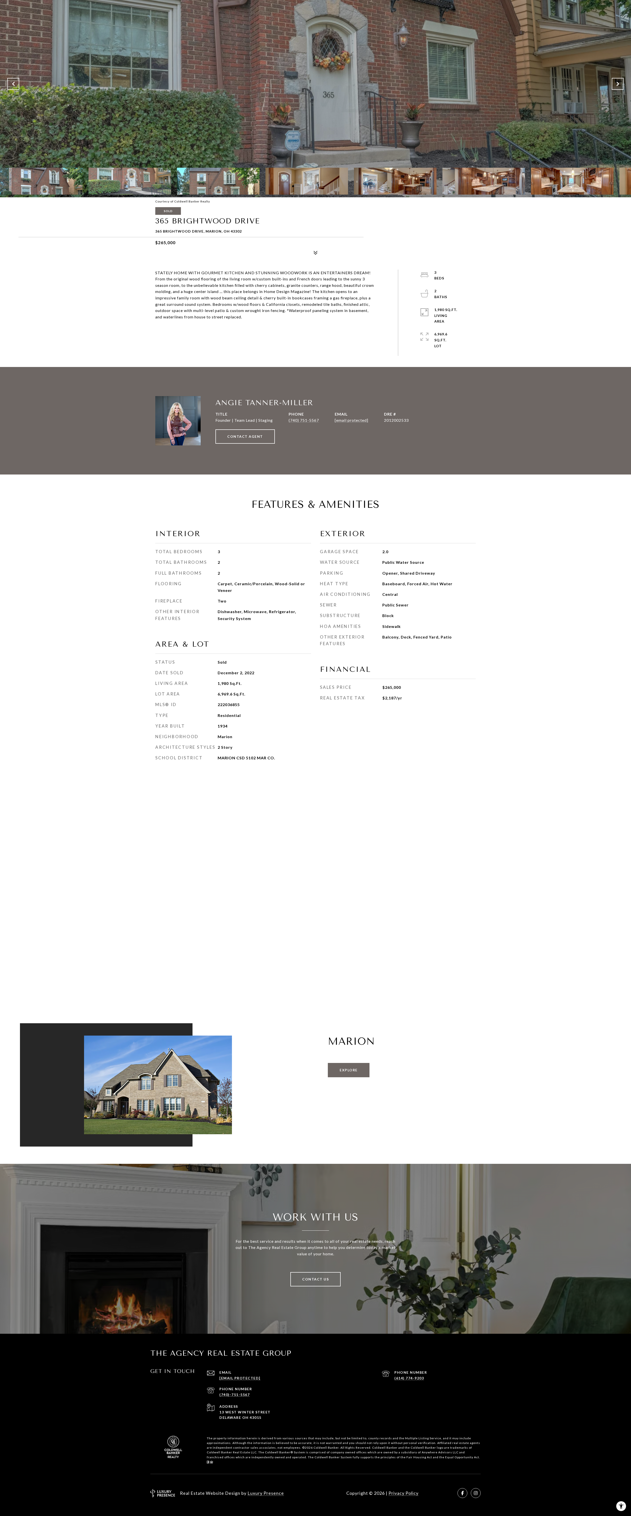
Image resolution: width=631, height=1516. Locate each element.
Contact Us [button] (315, 1279)
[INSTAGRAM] (476, 1493)
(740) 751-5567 (304, 420)
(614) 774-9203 (409, 1378)
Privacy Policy (403, 1493)
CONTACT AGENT (245, 436)
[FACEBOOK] (462, 1493)
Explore (349, 1070)
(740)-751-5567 (234, 1394)
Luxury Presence (265, 1493)
